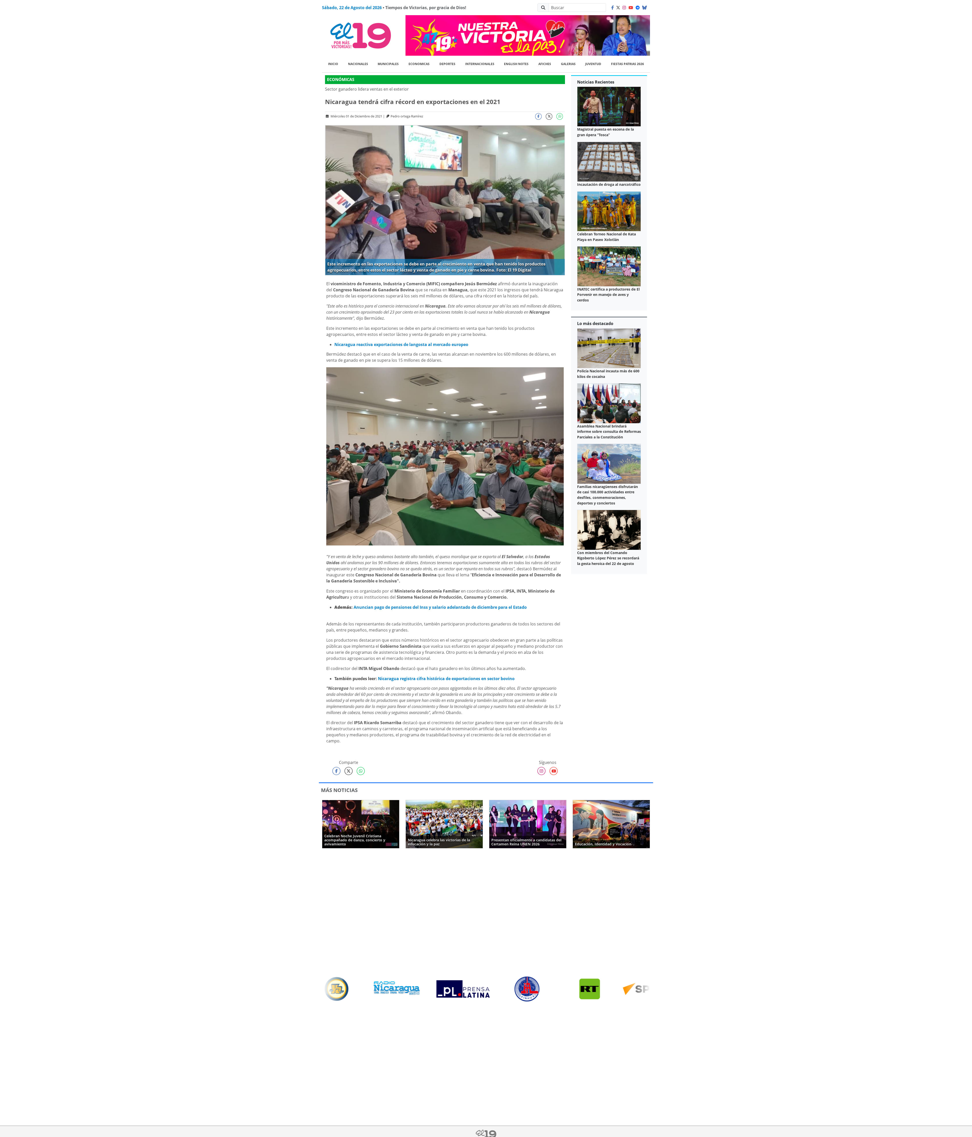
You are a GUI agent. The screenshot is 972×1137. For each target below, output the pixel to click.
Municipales (388, 64)
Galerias (568, 64)
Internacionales (479, 64)
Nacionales (358, 64)
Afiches (544, 64)
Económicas (340, 79)
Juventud (593, 64)
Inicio (333, 64)
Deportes (447, 64)
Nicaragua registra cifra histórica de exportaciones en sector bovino (446, 678)
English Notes (516, 64)
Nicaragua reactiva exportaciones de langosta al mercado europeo (401, 344)
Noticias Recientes (595, 82)
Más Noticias (339, 790)
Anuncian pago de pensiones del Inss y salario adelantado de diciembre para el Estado (440, 607)
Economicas (419, 64)
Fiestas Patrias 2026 (627, 64)
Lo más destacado (595, 323)
